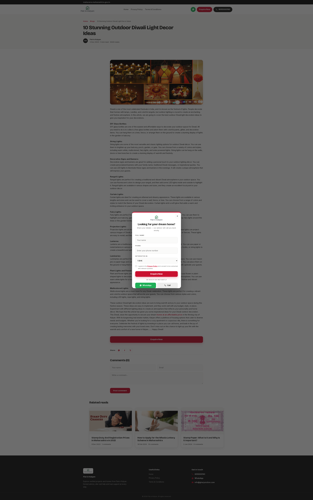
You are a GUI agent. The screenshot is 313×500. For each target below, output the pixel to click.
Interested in (141, 256)
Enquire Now (156, 274)
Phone (138, 246)
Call (169, 285)
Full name (139, 235)
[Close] (177, 216)
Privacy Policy (152, 266)
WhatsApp (147, 285)
